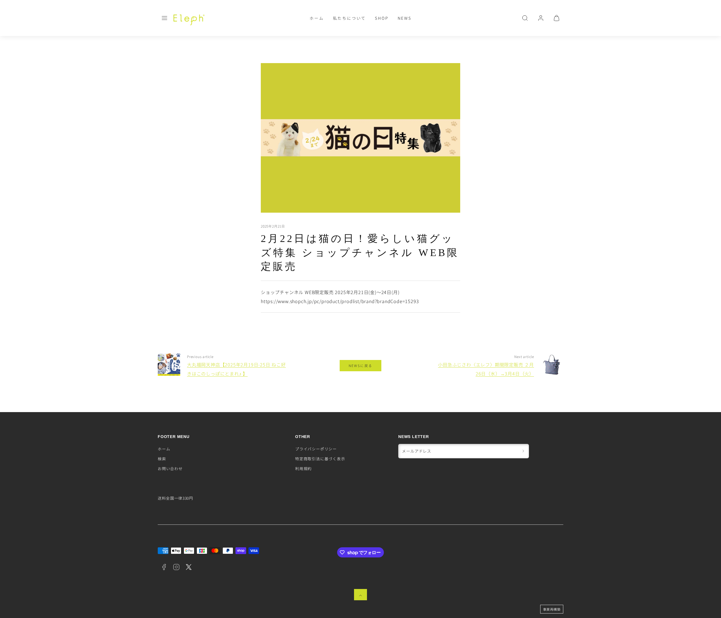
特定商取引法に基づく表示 (320, 458)
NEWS (404, 18)
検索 (162, 458)
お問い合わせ (170, 468)
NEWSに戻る (361, 365)
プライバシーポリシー (316, 449)
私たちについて (349, 18)
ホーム (317, 18)
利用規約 (303, 468)
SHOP (381, 18)
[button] (164, 18)
